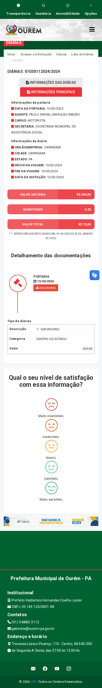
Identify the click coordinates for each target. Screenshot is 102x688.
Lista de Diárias (82, 54)
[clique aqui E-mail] (33, 668)
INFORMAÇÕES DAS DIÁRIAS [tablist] (52, 83)
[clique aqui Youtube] (57, 668)
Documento (47, 288)
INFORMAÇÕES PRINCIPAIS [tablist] (52, 92)
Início (11, 54)
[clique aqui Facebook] (45, 668)
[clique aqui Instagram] (69, 668)
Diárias (61, 54)
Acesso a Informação (36, 54)
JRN (33, 682)
